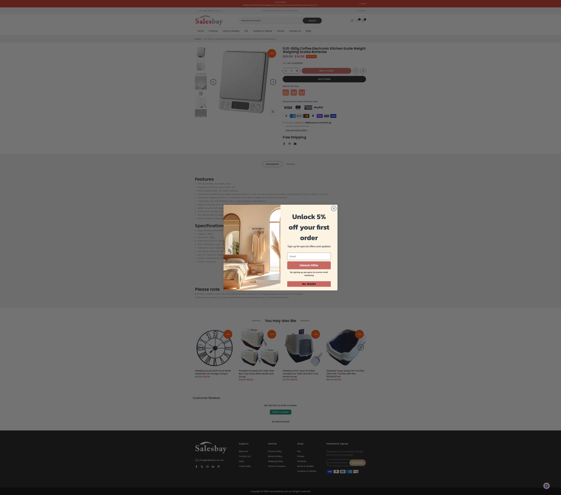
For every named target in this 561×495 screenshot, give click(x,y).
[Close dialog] (333, 208)
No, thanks (309, 284)
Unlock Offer (309, 265)
